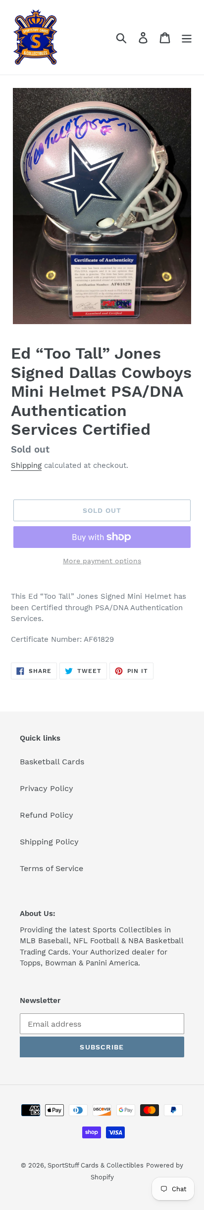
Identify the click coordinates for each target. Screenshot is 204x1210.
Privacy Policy (46, 788)
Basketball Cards (52, 761)
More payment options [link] (102, 561)
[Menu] (187, 37)
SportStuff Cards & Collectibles (96, 1165)
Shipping (26, 465)
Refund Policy (46, 815)
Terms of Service (51, 868)
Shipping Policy (49, 841)
